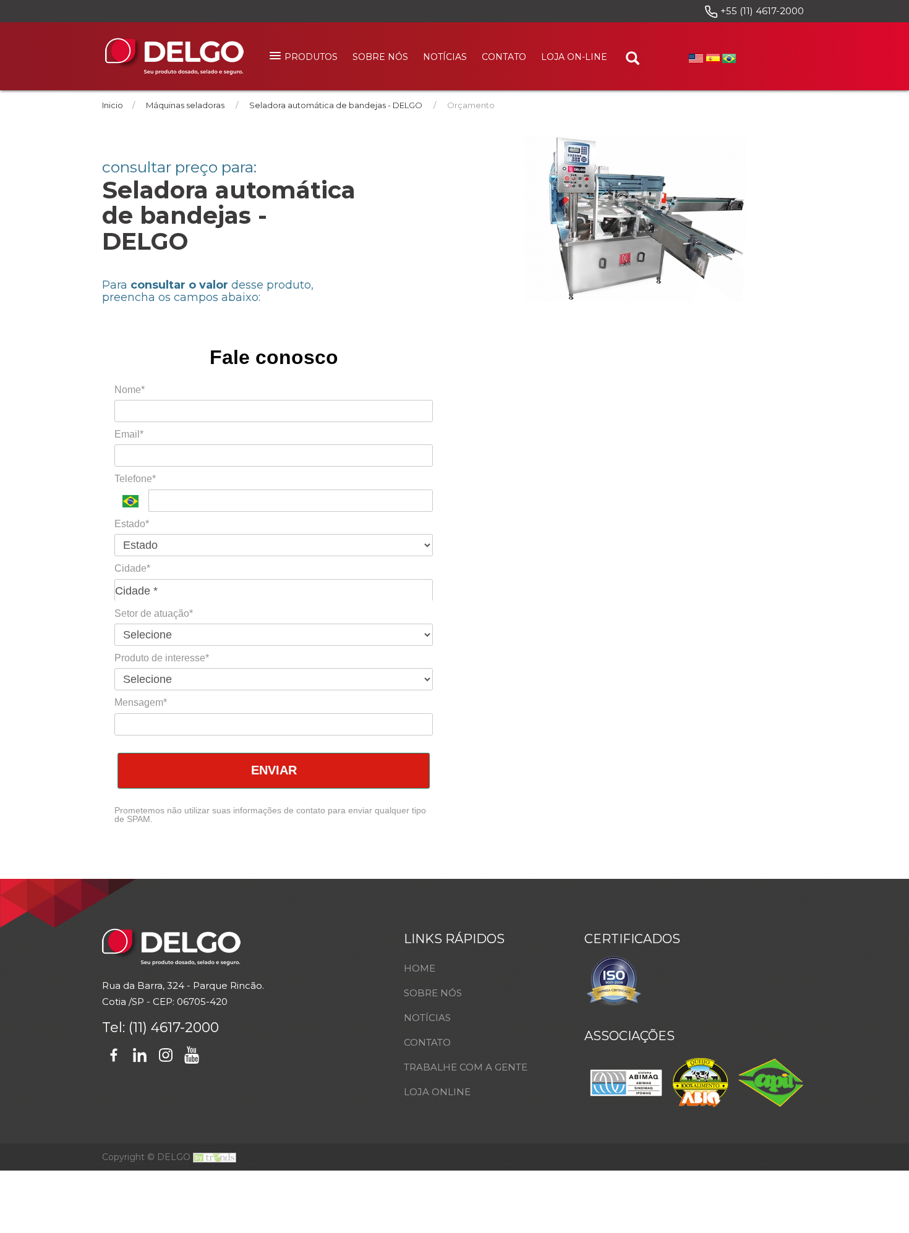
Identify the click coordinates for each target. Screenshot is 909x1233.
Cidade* (132, 568)
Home (419, 968)
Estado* (131, 524)
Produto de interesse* (161, 658)
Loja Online (437, 1092)
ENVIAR (274, 770)
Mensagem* (140, 702)
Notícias (445, 56)
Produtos (311, 56)
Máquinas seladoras (185, 105)
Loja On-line (574, 56)
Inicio (112, 105)
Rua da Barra (132, 985)
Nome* (129, 389)
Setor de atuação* (153, 613)
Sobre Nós (380, 56)
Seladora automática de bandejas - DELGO (335, 105)
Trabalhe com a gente (465, 1067)
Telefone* (135, 478)
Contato (504, 56)
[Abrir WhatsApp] (878, 1202)
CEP (163, 1001)
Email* (128, 434)
